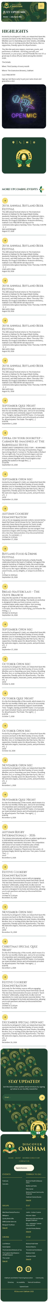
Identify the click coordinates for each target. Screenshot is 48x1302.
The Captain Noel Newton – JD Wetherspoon (11, 1254)
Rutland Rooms (31, 1247)
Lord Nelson (6, 1244)
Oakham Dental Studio (33, 1197)
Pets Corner (29, 1189)
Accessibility (21, 1282)
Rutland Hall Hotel (32, 1244)
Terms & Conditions (34, 1282)
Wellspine (5, 1215)
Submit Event (24, 1287)
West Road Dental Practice (10, 1212)
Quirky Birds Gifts (8, 1219)
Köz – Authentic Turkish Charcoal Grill (33, 1224)
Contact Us (24, 1161)
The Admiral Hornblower (34, 1250)
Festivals (5, 1181)
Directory (11, 1282)
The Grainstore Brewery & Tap (12, 1250)
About (18, 1158)
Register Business (21, 1168)
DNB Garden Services (9, 1222)
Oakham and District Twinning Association (18, 1278)
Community (40, 1278)
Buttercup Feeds (31, 1186)
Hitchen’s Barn (31, 1215)
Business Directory (31, 1158)
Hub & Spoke (6, 1247)
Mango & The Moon (8, 1225)
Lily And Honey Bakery (33, 1228)
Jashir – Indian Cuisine (33, 1212)
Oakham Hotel (31, 1256)
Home (5, 17)
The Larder (6, 1258)
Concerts (5, 1184)
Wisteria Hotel (30, 1253)
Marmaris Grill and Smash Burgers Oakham (34, 1219)
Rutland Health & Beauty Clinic (34, 1182)
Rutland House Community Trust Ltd (35, 1193)
